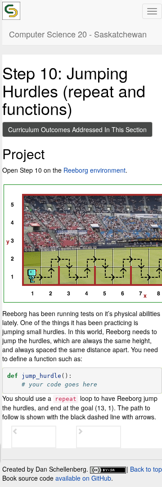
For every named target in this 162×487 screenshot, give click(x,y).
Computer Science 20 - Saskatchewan (78, 34)
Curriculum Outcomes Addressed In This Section (77, 129)
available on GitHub (83, 477)
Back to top (146, 468)
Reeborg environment (94, 170)
